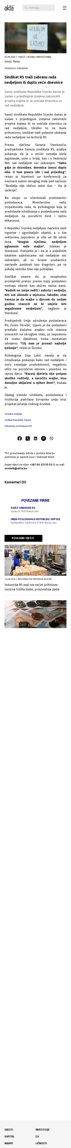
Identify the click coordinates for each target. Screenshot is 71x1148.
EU (37, 1136)
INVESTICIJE (43, 1129)
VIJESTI (9, 1129)
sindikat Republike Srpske (18, 420)
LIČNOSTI (41, 1143)
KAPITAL (9, 1136)
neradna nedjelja (13, 414)
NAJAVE (9, 1143)
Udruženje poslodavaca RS (18, 426)
